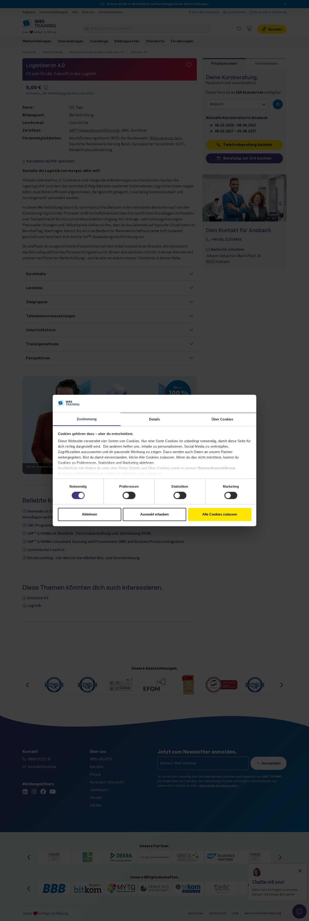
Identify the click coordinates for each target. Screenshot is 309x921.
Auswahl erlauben (154, 514)
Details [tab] (154, 419)
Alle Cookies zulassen (219, 514)
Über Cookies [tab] (222, 419)
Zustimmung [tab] (87, 419)
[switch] (129, 495)
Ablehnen (89, 514)
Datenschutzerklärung (216, 468)
